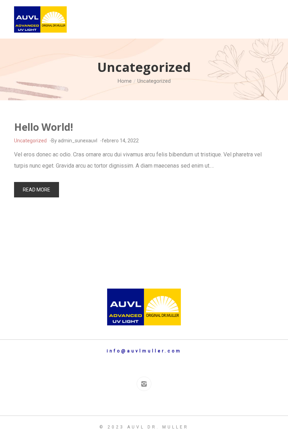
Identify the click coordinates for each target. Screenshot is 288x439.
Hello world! (43, 127)
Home (125, 81)
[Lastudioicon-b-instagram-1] (144, 384)
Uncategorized (30, 140)
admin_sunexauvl (77, 140)
